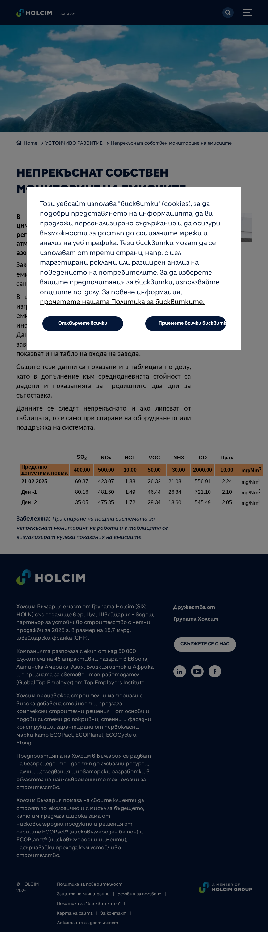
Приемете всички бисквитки (192, 324)
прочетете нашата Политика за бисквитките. (122, 302)
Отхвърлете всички (82, 324)
